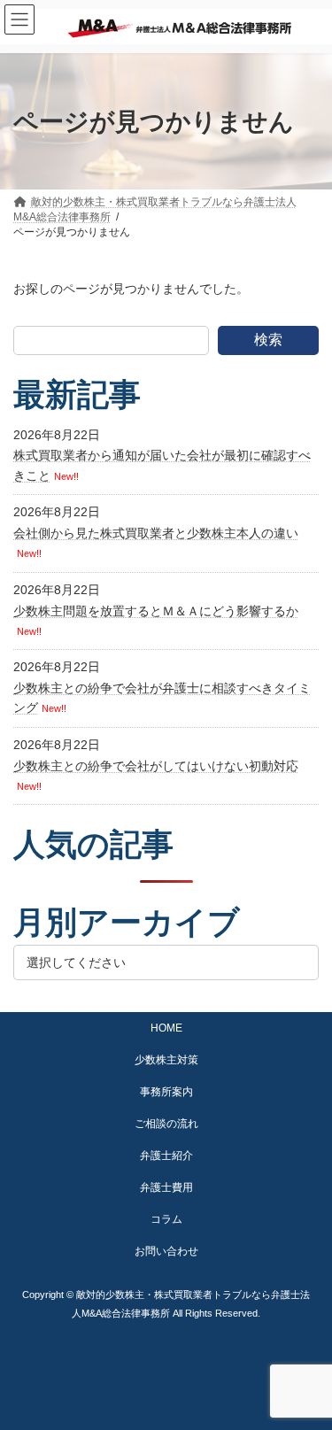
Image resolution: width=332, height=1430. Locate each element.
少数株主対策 (166, 1060)
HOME (166, 1028)
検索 (268, 339)
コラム (166, 1219)
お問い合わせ (166, 1251)
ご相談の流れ (166, 1123)
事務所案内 (166, 1092)
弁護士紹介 (166, 1155)
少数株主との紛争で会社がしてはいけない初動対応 (155, 766)
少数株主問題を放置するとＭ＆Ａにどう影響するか (155, 611)
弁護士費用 (166, 1187)
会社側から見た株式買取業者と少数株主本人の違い (155, 533)
